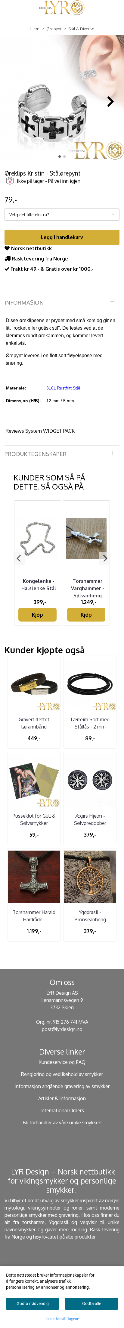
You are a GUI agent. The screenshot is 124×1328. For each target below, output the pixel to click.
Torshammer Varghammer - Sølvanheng (87, 588)
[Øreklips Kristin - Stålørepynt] (62, 98)
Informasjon (24, 302)
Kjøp (37, 614)
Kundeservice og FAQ (62, 1062)
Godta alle (91, 1303)
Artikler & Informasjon (62, 1098)
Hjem (34, 28)
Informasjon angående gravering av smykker (62, 1086)
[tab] (62, 302)
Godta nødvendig (33, 1303)
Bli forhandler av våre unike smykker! (62, 1123)
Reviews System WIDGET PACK (40, 431)
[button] (59, 156)
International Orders (62, 1110)
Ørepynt (53, 28)
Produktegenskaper (36, 453)
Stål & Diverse (81, 28)
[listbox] (62, 214)
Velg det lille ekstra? (29, 214)
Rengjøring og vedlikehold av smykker (62, 1074)
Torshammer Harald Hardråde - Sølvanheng (34, 919)
